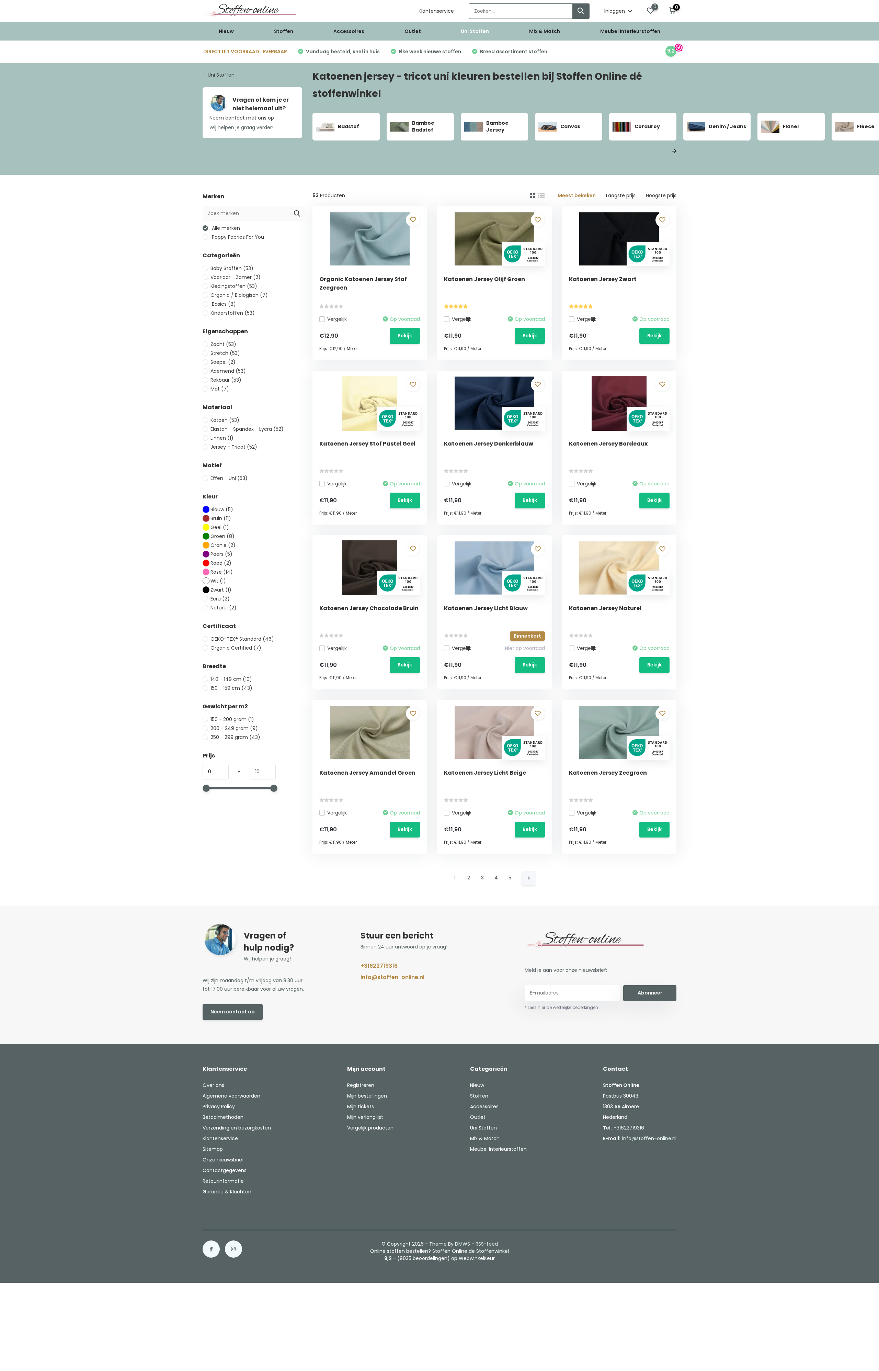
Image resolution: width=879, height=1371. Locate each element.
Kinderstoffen (232, 313)
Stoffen (283, 31)
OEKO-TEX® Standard (242, 639)
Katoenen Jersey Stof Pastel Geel (367, 444)
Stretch (225, 353)
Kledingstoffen (233, 286)
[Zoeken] (581, 11)
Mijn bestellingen (367, 1095)
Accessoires (348, 31)
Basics (223, 304)
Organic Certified (235, 647)
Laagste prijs (621, 195)
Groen (222, 536)
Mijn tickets (360, 1106)
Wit (218, 580)
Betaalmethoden (223, 1117)
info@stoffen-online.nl (392, 977)
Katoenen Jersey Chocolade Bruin (369, 608)
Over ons (213, 1085)
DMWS (462, 1243)
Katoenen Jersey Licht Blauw (486, 608)
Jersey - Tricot (233, 446)
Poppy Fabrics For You (237, 237)
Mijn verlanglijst (365, 1117)
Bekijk (405, 335)
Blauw (221, 509)
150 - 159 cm (231, 688)
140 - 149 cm (231, 679)
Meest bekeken (577, 195)
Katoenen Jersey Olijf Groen (484, 279)
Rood (220, 563)
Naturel (223, 607)
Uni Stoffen (475, 31)
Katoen (224, 420)
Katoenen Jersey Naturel (605, 608)
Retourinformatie (223, 1181)
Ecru (220, 598)
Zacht (223, 344)
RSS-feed (487, 1243)
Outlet (412, 31)
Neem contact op (232, 1011)
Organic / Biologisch (239, 295)
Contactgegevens (225, 1170)
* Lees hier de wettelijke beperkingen (561, 1007)
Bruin (220, 518)
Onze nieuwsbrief (223, 1159)
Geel (219, 527)
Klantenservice (436, 11)
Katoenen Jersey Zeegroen (608, 773)
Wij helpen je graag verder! (241, 127)
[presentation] (659, 151)
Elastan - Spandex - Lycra (247, 429)
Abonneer (650, 992)
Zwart (220, 589)
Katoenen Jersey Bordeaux (608, 444)
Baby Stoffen (231, 268)
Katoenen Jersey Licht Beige (485, 773)
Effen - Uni (229, 478)
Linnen (221, 438)
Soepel (223, 362)
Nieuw (226, 31)
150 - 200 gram (232, 719)
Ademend (228, 371)
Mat (219, 388)
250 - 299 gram (235, 737)
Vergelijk (337, 319)
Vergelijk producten (370, 1127)
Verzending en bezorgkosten (237, 1127)
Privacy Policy (219, 1106)
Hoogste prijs (661, 195)
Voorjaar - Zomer (235, 277)
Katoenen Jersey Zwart (603, 279)
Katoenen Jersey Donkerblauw (488, 444)
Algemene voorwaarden (231, 1095)
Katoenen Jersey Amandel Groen (367, 773)
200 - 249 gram (234, 728)
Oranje (223, 545)
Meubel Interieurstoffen (630, 31)
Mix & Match (544, 31)
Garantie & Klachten (227, 1191)
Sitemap (213, 1149)
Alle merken (225, 228)
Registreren (360, 1085)
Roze (221, 572)
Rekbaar (225, 380)
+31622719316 (379, 966)
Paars (221, 554)
